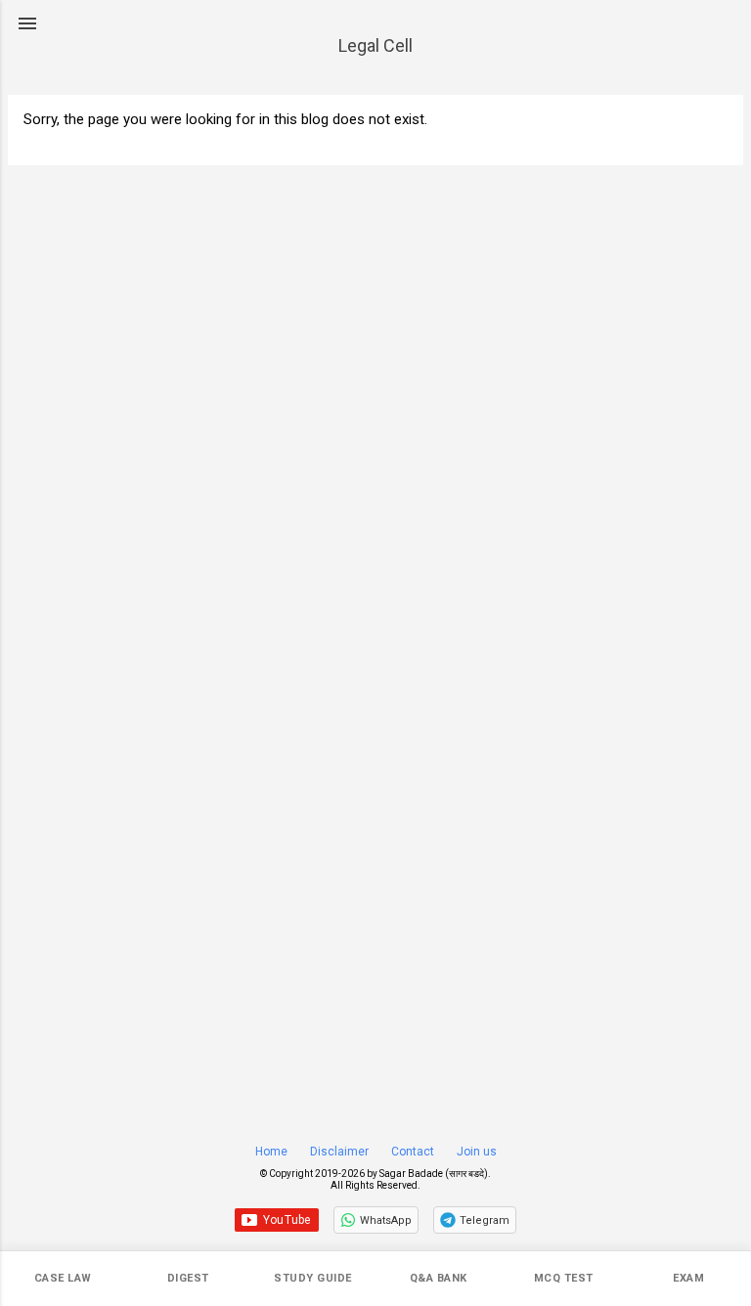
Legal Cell (375, 45)
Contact (412, 1151)
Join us (477, 1151)
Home (271, 1151)
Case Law (63, 1278)
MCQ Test (564, 1278)
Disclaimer (339, 1151)
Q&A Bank (438, 1278)
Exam (688, 1278)
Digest (188, 1278)
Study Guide (313, 1278)
